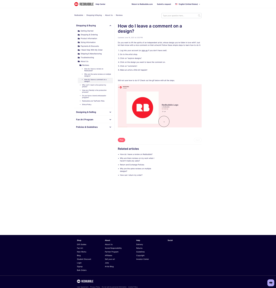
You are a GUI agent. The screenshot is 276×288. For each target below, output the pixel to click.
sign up (145, 50)
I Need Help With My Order (92, 50)
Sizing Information (88, 42)
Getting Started (87, 31)
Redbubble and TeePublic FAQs (93, 101)
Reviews (119, 15)
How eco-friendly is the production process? (94, 91)
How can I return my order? (131, 175)
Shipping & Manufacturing (91, 54)
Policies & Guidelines (87, 127)
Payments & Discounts (90, 46)
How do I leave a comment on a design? (95, 80)
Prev (121, 140)
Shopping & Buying (94, 15)
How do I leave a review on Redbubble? (93, 70)
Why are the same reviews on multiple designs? (97, 75)
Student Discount (84, 259)
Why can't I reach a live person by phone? (94, 86)
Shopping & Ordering (89, 35)
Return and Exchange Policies (132, 165)
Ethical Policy (86, 104)
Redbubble (78, 15)
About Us (109, 15)
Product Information (89, 38)
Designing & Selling (86, 112)
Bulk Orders (81, 270)
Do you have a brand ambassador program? (94, 96)
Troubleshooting (87, 57)
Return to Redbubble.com (142, 4)
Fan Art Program (84, 119)
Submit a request (164, 4)
